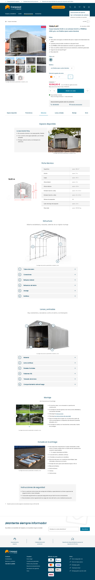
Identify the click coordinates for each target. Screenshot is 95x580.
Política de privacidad (32, 564)
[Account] (75, 7)
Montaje (74, 113)
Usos (28, 571)
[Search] (70, 7)
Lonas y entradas (59, 113)
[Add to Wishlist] (87, 91)
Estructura (43, 113)
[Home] (6, 21)
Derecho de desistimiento (33, 566)
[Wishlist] (79, 7)
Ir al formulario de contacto (81, 15)
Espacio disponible (12, 113)
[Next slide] (46, 40)
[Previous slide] (4, 40)
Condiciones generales (33, 561)
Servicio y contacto (58, 7)
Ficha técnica (28, 113)
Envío (86, 113)
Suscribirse (85, 529)
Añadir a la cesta (71, 91)
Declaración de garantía (33, 568)
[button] (84, 7)
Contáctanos (8, 559)
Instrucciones (59, 414)
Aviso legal (29, 559)
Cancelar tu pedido (10, 564)
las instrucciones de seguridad (62, 416)
